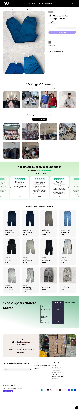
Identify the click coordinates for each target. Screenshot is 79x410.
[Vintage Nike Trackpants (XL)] (11, 218)
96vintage (9, 388)
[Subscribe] (30, 369)
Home (4, 9)
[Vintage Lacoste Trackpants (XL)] (30, 218)
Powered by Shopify (17, 388)
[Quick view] (18, 212)
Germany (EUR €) (9, 385)
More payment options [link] (62, 35)
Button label (37, 371)
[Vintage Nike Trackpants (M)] (48, 246)
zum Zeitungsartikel (40, 119)
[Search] (69, 3)
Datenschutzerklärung (57, 372)
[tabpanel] (39, 251)
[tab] (29, 207)
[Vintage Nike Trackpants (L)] (48, 218)
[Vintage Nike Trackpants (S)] (67, 275)
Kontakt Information (57, 368)
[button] (10, 187)
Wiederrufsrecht (56, 370)
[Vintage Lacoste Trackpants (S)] (67, 218)
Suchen (54, 365)
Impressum (55, 378)
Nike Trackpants (11, 9)
